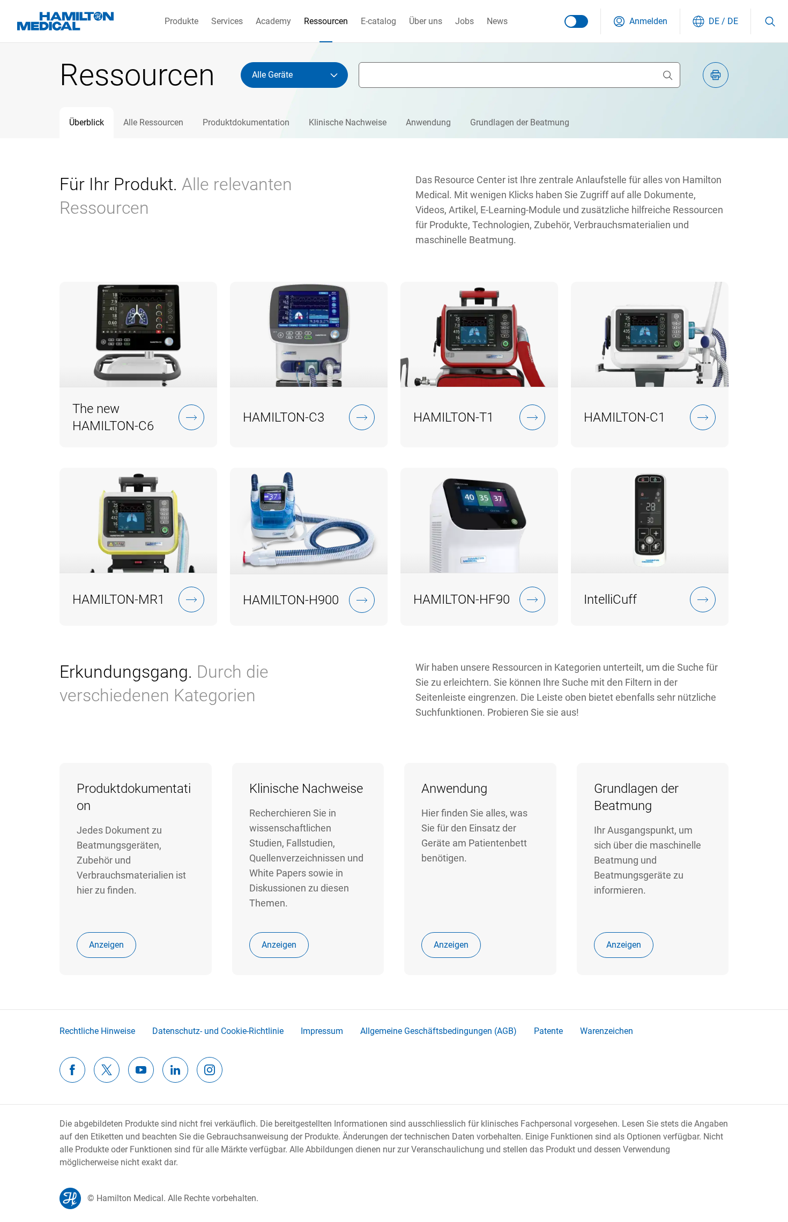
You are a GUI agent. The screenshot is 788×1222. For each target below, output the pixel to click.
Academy (273, 21)
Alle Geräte (272, 75)
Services (227, 21)
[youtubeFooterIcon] (141, 1070)
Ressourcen (326, 21)
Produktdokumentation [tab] (246, 122)
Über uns (425, 21)
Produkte (181, 21)
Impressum (322, 1031)
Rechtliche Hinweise (97, 1031)
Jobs (464, 21)
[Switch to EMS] (576, 21)
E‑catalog (378, 21)
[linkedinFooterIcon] (175, 1070)
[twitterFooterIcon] (107, 1070)
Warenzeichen (606, 1031)
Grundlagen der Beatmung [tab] (519, 122)
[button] (640, 21)
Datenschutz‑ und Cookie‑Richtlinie (218, 1031)
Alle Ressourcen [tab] (153, 122)
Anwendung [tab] (428, 122)
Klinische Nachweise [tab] (347, 122)
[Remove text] (667, 75)
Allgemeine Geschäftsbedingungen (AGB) (438, 1031)
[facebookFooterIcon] (72, 1070)
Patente (548, 1031)
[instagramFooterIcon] (209, 1070)
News (497, 21)
